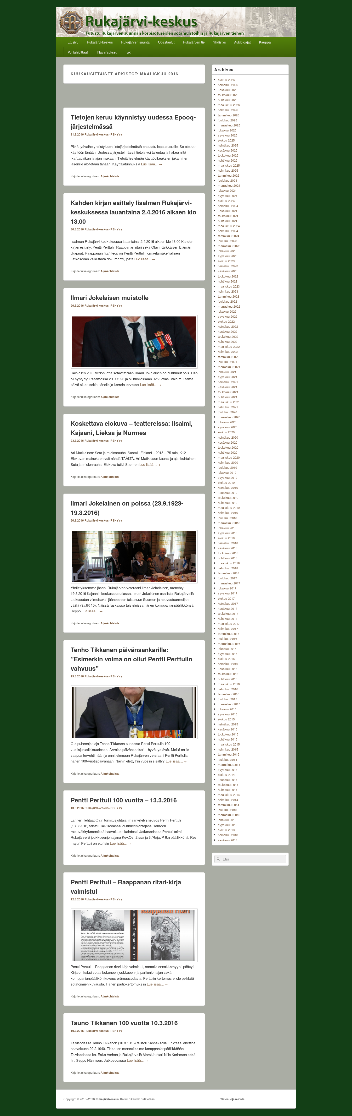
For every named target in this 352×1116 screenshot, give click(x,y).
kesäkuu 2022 (227, 331)
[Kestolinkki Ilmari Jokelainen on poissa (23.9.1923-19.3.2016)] (134, 581)
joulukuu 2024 (227, 180)
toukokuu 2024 (228, 215)
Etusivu (73, 42)
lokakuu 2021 (227, 372)
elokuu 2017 (226, 598)
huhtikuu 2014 (227, 789)
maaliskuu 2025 (229, 165)
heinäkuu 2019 (228, 487)
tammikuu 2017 (228, 633)
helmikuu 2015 (228, 749)
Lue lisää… (151, 163)
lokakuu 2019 (227, 472)
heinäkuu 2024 (228, 205)
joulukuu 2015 (227, 699)
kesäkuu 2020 (227, 442)
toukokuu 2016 (228, 673)
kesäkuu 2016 (227, 668)
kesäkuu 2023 (227, 271)
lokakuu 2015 (227, 709)
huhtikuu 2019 (227, 502)
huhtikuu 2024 (227, 220)
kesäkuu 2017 (227, 608)
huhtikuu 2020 (227, 452)
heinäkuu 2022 (228, 326)
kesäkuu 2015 (227, 729)
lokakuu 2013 (227, 819)
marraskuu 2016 (229, 643)
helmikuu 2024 (228, 231)
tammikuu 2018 (228, 573)
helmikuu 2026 (228, 110)
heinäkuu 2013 (228, 835)
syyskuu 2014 (227, 769)
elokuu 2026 (226, 79)
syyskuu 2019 (227, 477)
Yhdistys (219, 42)
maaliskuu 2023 (229, 286)
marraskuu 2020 (229, 417)
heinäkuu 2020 (228, 437)
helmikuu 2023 (228, 291)
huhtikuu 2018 (227, 558)
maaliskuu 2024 (229, 225)
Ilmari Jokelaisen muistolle (109, 297)
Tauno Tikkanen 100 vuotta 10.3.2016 (124, 1022)
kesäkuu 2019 (227, 492)
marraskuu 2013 (229, 814)
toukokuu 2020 (228, 447)
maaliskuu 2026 (229, 105)
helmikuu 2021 (228, 407)
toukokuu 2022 (228, 336)
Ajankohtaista (110, 176)
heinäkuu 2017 (228, 603)
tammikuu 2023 (228, 296)
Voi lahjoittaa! (78, 52)
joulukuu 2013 (227, 809)
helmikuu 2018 (228, 568)
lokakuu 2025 (227, 130)
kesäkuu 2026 (227, 89)
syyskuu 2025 (227, 135)
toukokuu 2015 (228, 734)
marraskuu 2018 (229, 523)
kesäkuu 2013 (227, 840)
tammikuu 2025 (228, 175)
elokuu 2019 (226, 482)
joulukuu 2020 (227, 412)
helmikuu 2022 (228, 351)
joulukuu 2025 (227, 120)
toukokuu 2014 (228, 784)
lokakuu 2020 (227, 422)
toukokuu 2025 (228, 155)
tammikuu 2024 (228, 236)
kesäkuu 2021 (227, 387)
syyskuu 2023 (227, 256)
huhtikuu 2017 (227, 618)
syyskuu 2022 (227, 316)
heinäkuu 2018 (228, 543)
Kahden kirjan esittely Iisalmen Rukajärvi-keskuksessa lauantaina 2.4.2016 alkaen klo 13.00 (133, 212)
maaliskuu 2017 (229, 623)
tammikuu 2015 (228, 754)
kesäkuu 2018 (227, 548)
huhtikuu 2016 (227, 679)
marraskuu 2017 (229, 583)
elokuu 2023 (226, 261)
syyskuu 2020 (227, 427)
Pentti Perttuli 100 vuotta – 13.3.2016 (124, 799)
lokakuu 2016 (227, 648)
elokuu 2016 (226, 658)
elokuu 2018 (226, 538)
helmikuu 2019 (228, 512)
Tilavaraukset (106, 52)
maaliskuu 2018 (229, 563)
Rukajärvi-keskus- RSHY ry (103, 134)
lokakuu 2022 (227, 311)
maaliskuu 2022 (229, 346)
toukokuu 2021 (228, 392)
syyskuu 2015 (227, 714)
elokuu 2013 (226, 829)
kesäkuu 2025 (227, 150)
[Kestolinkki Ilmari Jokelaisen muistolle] (134, 367)
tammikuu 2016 (228, 694)
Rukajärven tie (194, 42)
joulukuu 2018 (227, 518)
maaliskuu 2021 (229, 402)
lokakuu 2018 (227, 528)
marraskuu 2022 (229, 306)
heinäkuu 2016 (228, 663)
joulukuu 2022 (227, 301)
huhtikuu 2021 (227, 397)
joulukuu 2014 (227, 759)
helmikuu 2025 (228, 170)
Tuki (128, 52)
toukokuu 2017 (228, 613)
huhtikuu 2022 (227, 341)
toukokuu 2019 (228, 497)
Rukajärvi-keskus (100, 42)
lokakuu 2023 (227, 251)
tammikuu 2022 (228, 356)
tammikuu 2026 (228, 115)
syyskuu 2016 (227, 653)
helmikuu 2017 (228, 628)
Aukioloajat (242, 42)
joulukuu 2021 (227, 361)
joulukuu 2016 (227, 638)
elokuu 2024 (226, 200)
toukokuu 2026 (228, 95)
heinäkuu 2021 (228, 382)
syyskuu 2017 (227, 593)
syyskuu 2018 (227, 533)
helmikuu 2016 (228, 689)
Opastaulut (166, 42)
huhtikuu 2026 (227, 100)
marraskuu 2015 (229, 704)
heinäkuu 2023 (228, 266)
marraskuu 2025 (229, 125)
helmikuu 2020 (228, 462)
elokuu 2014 (226, 774)
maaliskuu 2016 (229, 684)
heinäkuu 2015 (228, 724)
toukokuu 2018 (228, 553)
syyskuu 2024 (227, 195)
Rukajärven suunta (135, 42)
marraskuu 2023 (229, 246)
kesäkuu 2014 (227, 779)
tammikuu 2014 (228, 804)
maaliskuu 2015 (229, 744)
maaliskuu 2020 (229, 457)
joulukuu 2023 (227, 241)
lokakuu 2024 (227, 190)
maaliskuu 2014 (229, 794)
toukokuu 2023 (228, 276)
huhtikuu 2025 (227, 160)
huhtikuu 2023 (227, 281)
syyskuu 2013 (227, 824)
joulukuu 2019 (227, 467)
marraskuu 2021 (229, 367)
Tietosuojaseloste (232, 1099)
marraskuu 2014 (229, 764)
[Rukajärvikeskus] (176, 35)
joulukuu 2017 (227, 578)
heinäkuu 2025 (228, 145)
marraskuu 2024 (229, 185)
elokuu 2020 (226, 432)
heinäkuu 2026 (228, 84)
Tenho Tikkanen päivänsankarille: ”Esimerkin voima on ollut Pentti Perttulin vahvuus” (131, 659)
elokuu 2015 (226, 719)
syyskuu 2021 (227, 377)
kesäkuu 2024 (227, 210)
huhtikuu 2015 (227, 739)
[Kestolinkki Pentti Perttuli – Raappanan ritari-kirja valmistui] (134, 960)
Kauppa (265, 42)
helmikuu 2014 (228, 799)
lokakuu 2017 (227, 588)
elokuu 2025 (226, 140)
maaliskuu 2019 (229, 507)
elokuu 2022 (226, 321)
